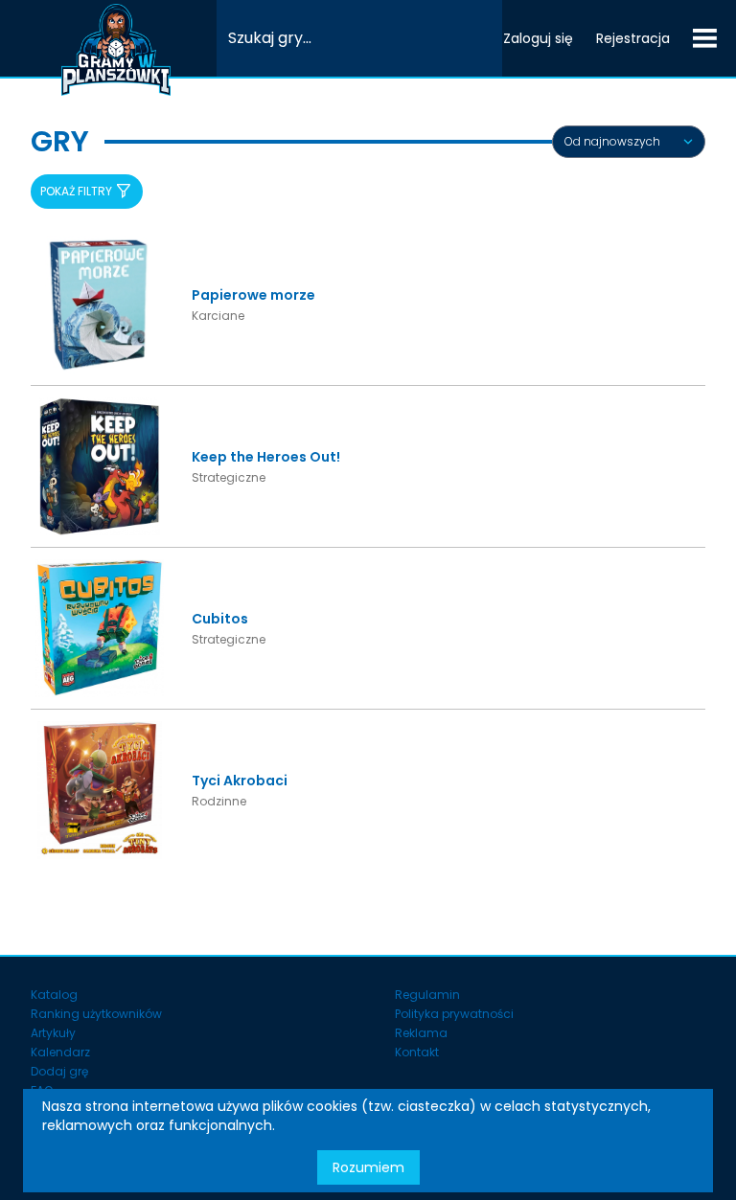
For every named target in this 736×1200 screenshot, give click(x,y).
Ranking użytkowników (96, 1014)
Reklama (421, 1033)
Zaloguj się (538, 38)
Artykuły (53, 1033)
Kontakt (417, 1052)
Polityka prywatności (454, 1014)
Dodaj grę (59, 1071)
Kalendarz (60, 1052)
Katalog (54, 994)
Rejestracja (633, 38)
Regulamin (427, 994)
